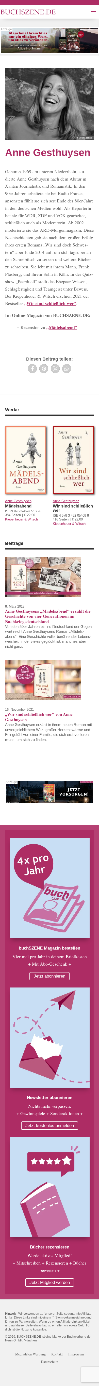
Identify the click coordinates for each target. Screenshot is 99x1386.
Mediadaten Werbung (30, 1354)
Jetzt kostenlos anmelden (49, 1125)
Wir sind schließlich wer (73, 508)
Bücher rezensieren (49, 1247)
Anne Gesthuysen (18, 501)
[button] (32, 368)
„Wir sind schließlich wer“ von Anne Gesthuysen (39, 716)
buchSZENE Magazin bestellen (49, 948)
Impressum (76, 1354)
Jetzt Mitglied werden (49, 1282)
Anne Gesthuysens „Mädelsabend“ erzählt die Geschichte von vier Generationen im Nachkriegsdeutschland (48, 616)
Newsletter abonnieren (49, 1097)
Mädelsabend (18, 506)
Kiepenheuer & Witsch (21, 519)
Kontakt (57, 1354)
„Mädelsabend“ (61, 327)
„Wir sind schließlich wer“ (50, 303)
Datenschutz (49, 1362)
